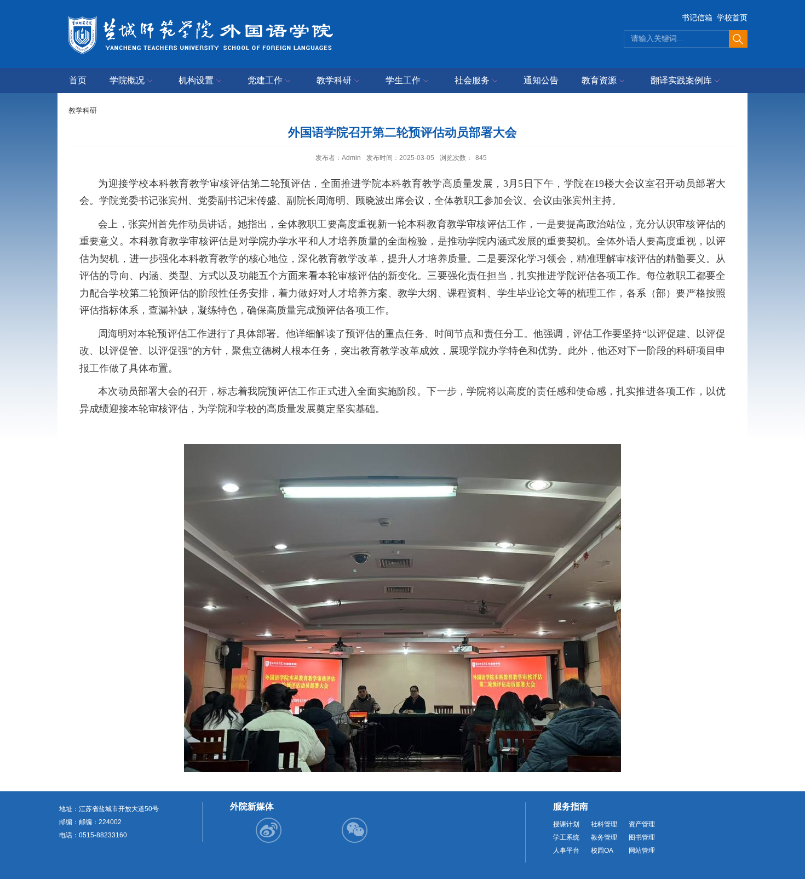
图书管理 (642, 837)
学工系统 (566, 837)
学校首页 (732, 17)
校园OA (602, 850)
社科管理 (604, 824)
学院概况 (127, 80)
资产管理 (642, 824)
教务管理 (604, 837)
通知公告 (541, 80)
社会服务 (472, 80)
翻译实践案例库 (681, 80)
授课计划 (566, 824)
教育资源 (599, 80)
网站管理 (642, 850)
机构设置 (196, 80)
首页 (78, 80)
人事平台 (566, 850)
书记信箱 (697, 17)
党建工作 (265, 80)
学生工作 (403, 80)
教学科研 (334, 80)
